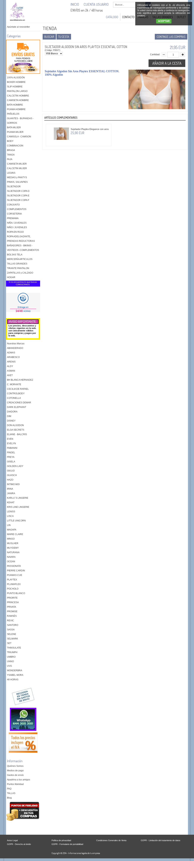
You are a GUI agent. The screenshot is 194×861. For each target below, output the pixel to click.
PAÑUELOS (13, 114)
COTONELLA (14, 398)
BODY (10, 141)
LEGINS (11, 173)
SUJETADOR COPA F (18, 200)
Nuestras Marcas (15, 343)
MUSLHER (12, 543)
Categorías (14, 36)
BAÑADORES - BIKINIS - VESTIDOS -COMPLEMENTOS (23, 247)
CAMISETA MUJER (17, 164)
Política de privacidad (61, 840)
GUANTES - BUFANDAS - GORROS (20, 120)
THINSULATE (14, 647)
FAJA (9, 159)
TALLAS (11, 793)
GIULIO (11, 470)
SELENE (11, 634)
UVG (9, 666)
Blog (9, 797)
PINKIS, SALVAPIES (17, 182)
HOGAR (11, 277)
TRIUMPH (12, 652)
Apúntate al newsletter (18, 27)
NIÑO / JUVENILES (17, 227)
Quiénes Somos (15, 766)
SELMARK (12, 638)
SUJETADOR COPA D (18, 191)
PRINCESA (13, 602)
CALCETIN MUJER (17, 168)
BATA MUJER (14, 127)
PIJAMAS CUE (14, 575)
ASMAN (11, 370)
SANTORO (12, 625)
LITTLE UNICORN (16, 520)
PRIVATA (11, 607)
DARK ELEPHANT (16, 407)
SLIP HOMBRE (15, 86)
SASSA (11, 629)
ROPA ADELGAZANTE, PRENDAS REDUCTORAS (21, 238)
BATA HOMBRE (15, 104)
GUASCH (12, 475)
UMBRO (11, 657)
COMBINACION (15, 145)
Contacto (128, 17)
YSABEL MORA (15, 675)
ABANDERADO (15, 348)
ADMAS (11, 352)
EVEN (10, 439)
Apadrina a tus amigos (18, 779)
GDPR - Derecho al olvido (19, 844)
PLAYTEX (12, 579)
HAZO (10, 479)
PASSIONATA (14, 566)
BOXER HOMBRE (16, 82)
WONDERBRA (14, 670)
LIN (9, 525)
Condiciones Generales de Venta (111, 840)
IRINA (10, 489)
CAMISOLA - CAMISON (19, 136)
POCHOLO (12, 588)
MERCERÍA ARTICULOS (19, 259)
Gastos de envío (15, 775)
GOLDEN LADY (15, 466)
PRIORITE (12, 598)
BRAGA (11, 150)
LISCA (10, 516)
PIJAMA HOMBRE (16, 109)
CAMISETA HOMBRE (18, 100)
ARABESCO (13, 357)
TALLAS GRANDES (17, 263)
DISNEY (11, 420)
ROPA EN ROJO (15, 232)
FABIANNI (12, 448)
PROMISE (12, 611)
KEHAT (10, 502)
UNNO (10, 661)
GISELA (11, 461)
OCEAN (11, 561)
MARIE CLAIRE (15, 534)
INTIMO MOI (13, 484)
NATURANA (13, 552)
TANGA (11, 154)
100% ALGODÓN (16, 77)
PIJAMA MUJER (15, 132)
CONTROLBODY (16, 393)
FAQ (9, 788)
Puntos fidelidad (15, 784)
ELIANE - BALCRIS (17, 434)
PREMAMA (13, 218)
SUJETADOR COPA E (18, 195)
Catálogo (112, 17)
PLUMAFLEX (14, 584)
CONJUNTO (13, 204)
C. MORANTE (14, 384)
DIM (9, 416)
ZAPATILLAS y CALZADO (20, 272)
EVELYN (11, 443)
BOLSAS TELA (14, 254)
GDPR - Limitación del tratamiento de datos (160, 840)
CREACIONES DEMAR (19, 402)
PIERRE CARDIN (16, 570)
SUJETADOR (14, 186)
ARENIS (11, 361)
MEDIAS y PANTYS (17, 177)
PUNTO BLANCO (16, 593)
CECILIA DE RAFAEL (18, 389)
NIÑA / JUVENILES (17, 223)
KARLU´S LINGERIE (17, 498)
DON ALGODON (15, 425)
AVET (10, 375)
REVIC (10, 620)
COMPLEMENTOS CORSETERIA (16, 211)
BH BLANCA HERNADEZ (20, 380)
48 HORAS (12, 679)
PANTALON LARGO (17, 91)
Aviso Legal (12, 840)
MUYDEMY (13, 548)
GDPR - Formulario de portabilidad (67, 844)
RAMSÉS (12, 616)
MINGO (11, 538)
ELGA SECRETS (15, 430)
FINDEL (11, 452)
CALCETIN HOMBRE (18, 95)
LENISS (11, 511)
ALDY (10, 366)
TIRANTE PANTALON (18, 268)
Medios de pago (15, 770)
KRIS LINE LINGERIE (18, 507)
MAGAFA (11, 529)
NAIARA (11, 557)
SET (9, 643)
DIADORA (12, 411)
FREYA (10, 457)
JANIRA (11, 493)
